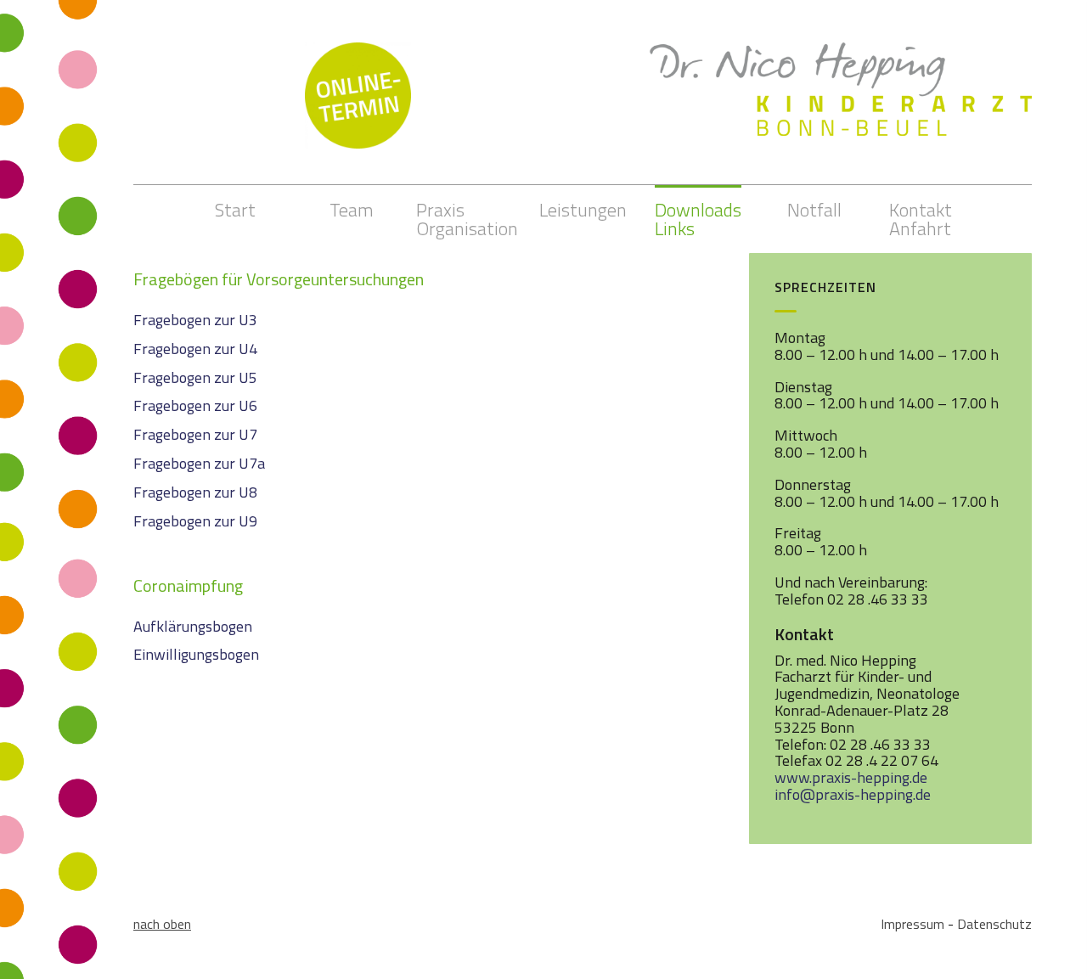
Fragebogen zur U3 (195, 319)
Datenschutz (994, 924)
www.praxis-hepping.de (850, 777)
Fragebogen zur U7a (199, 463)
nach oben (162, 924)
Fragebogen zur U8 (195, 492)
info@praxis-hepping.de (852, 794)
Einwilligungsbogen (196, 654)
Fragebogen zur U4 (195, 348)
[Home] (841, 73)
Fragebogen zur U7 (195, 434)
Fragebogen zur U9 (195, 520)
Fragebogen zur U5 (195, 377)
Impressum (912, 924)
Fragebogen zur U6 (195, 405)
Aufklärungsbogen (192, 626)
